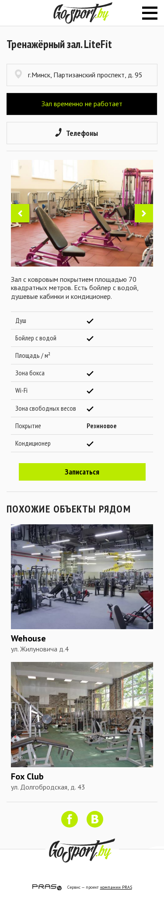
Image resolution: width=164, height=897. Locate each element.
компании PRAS (116, 887)
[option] (82, 213)
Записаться (82, 472)
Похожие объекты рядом (69, 509)
